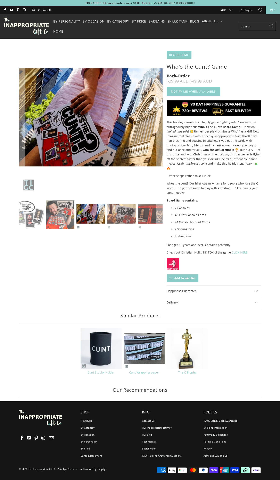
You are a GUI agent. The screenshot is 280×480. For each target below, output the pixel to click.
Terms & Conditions (215, 441)
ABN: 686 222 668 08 (216, 455)
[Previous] (22, 122)
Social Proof (149, 448)
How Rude (86, 420)
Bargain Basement (91, 455)
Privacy (208, 448)
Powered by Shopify (94, 469)
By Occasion (87, 434)
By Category (87, 427)
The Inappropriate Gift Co (42, 469)
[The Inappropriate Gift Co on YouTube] (11, 10)
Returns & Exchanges (216, 434)
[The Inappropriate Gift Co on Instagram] (24, 10)
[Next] (159, 122)
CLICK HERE (239, 252)
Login (248, 10)
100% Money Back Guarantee (220, 420)
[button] (212, 21)
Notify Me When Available (193, 91)
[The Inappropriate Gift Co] (26, 26)
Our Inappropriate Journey (157, 427)
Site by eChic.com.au (70, 469)
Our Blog (147, 434)
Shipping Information (215, 427)
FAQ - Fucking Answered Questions (162, 455)
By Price (85, 448)
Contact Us (45, 10)
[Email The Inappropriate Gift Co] (33, 10)
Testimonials (149, 441)
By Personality (89, 441)
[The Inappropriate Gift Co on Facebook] (5, 10)
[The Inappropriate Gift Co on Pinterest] (17, 10)
